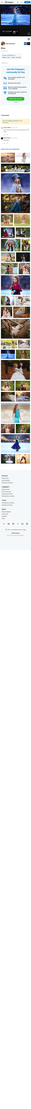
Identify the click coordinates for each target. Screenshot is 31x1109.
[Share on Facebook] (25, 43)
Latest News (5, 478)
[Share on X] (28, 43)
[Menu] (2, 2)
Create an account (13, 121)
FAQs (3, 518)
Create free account (15, 99)
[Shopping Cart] (17, 2)
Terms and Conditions (19, 535)
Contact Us (5, 514)
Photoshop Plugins (7, 505)
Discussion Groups (7, 494)
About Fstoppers (6, 511)
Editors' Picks (5, 489)
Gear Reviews (6, 480)
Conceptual (4, 63)
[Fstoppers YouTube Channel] (9, 524)
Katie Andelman (10, 43)
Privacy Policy (10, 535)
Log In (21, 2)
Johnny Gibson (7, 127)
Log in (16, 102)
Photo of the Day (6, 491)
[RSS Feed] (27, 524)
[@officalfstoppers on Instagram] (4, 524)
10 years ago (14, 127)
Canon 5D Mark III (8, 55)
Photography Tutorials (8, 503)
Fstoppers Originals (7, 482)
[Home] (9, 2)
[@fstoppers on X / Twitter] (18, 524)
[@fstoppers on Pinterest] (22, 524)
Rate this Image (7, 31)
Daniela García (7, 138)
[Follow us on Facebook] (13, 524)
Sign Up (27, 2)
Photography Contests (8, 496)
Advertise (4, 516)
